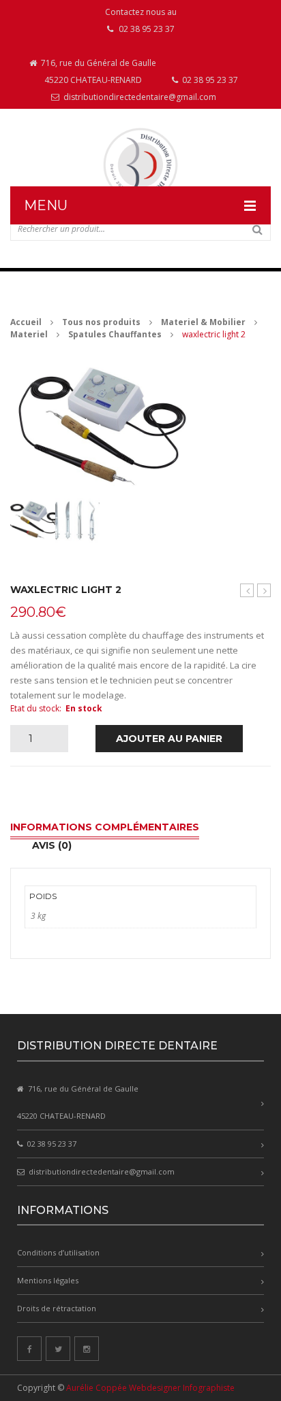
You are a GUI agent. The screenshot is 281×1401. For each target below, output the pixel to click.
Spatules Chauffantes (115, 334)
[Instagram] (86, 1348)
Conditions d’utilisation (58, 1252)
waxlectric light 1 (247, 590)
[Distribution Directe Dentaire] (140, 164)
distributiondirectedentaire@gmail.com (138, 97)
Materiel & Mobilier (203, 322)
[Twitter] (58, 1348)
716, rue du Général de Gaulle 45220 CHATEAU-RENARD (97, 71)
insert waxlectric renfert (264, 590)
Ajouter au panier (169, 738)
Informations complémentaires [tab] (104, 827)
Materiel (29, 334)
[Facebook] (29, 1348)
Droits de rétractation (56, 1308)
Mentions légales (47, 1280)
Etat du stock (34, 708)
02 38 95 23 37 (209, 80)
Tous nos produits (101, 322)
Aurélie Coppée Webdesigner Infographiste (150, 1388)
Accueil (26, 322)
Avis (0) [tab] (52, 845)
